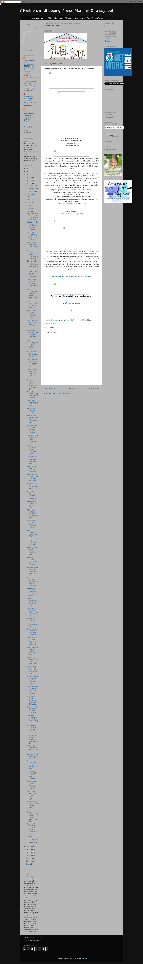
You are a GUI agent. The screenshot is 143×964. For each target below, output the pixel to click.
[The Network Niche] (118, 75)
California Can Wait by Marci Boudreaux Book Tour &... (32, 334)
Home (26, 18)
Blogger (84, 958)
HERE (63, 296)
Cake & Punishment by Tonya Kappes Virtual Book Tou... (32, 294)
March (30, 837)
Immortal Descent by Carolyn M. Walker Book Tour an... (32, 764)
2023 (28, 171)
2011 (28, 864)
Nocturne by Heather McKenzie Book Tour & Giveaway (32, 700)
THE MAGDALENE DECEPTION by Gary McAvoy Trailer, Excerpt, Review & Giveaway (30, 68)
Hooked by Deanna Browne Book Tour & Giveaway (32, 561)
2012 (28, 861)
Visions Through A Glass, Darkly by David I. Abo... (32, 602)
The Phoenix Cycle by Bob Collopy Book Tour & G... (32, 403)
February (31, 840)
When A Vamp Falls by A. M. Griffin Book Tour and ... (32, 304)
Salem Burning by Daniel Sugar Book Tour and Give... (32, 571)
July (29, 202)
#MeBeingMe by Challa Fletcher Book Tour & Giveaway (32, 429)
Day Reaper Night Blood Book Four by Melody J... (32, 245)
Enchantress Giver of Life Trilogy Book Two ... (32, 504)
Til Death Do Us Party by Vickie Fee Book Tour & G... (32, 739)
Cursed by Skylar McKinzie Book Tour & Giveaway (32, 254)
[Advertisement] (60, 414)
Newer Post (49, 388)
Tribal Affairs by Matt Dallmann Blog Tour (32, 541)
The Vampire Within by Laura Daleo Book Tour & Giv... (32, 612)
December (32, 186)
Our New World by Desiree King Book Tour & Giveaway (32, 690)
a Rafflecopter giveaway (71, 303)
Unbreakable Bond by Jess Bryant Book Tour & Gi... (32, 660)
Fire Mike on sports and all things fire (29, 98)
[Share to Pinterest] (90, 320)
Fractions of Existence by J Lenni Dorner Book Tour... (32, 418)
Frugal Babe (28, 127)
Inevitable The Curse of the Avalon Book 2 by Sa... (32, 486)
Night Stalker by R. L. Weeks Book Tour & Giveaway (32, 216)
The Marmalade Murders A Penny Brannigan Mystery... (33, 439)
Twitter (67, 276)
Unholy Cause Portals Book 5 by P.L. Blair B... (33, 748)
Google (77, 214)
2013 (28, 858)
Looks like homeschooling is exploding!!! (29, 117)
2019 (28, 180)
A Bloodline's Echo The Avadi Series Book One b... (32, 729)
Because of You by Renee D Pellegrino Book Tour (32, 709)
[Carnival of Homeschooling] (113, 176)
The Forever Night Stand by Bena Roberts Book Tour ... (33, 513)
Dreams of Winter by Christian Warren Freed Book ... (32, 828)
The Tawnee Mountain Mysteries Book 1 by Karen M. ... (32, 449)
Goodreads (88, 276)
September (32, 194)
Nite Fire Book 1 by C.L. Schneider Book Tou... (32, 469)
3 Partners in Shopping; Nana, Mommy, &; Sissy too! (66, 10)
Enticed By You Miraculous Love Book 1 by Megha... (32, 631)
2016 (28, 849)
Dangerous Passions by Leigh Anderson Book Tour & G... (32, 384)
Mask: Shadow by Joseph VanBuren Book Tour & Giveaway (32, 680)
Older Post (94, 388)
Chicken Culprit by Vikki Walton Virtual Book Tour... (32, 550)
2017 (28, 846)
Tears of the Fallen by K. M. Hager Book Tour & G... (32, 283)
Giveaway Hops (38, 18)
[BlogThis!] (83, 320)
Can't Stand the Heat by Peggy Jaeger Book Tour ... (32, 651)
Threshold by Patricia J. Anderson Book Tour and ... (32, 459)
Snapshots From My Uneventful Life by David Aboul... (32, 591)
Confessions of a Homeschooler (30, 82)
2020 (28, 177)
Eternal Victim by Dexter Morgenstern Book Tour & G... (32, 264)
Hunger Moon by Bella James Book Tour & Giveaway (32, 581)
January (31, 843)
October (31, 191)
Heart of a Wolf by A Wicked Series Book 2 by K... (32, 533)
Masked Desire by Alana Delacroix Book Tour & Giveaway (32, 523)
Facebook (61, 276)
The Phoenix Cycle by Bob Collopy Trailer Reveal (32, 344)
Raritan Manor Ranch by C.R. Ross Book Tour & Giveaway (32, 314)
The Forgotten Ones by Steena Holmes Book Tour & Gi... (32, 641)
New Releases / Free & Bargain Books (89, 18)
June (30, 205)
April (29, 211)
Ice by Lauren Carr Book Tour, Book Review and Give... (32, 669)
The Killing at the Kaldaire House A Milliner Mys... (32, 795)
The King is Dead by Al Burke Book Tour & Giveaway (32, 235)
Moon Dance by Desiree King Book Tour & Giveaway (32, 394)
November (32, 189)
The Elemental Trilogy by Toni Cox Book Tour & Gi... (32, 324)
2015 (28, 852)
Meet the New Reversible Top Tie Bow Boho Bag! (30, 87)
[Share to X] (86, 320)
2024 (28, 168)
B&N (72, 214)
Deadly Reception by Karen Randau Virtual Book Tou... (32, 816)
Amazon (62, 214)
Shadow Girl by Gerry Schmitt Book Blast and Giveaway (32, 225)
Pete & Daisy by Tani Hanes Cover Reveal (33, 756)
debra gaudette (109, 117)
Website (54, 276)
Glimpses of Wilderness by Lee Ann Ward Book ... (32, 353)
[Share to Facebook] (88, 320)
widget (37, 27)
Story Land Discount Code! (31, 410)
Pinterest (74, 276)
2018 (28, 183)
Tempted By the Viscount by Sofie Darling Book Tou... (32, 274)
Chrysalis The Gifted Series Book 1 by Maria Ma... (32, 477)
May (29, 208)
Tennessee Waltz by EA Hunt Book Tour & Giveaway (32, 774)
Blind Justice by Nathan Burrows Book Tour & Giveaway (32, 785)
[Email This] (81, 320)
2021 (28, 174)
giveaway (52, 323)
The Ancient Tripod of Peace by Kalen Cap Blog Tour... (32, 373)
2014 (28, 855)
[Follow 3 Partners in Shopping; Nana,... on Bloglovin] (114, 128)
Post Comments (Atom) (61, 393)
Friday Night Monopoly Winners (59, 18)
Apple (67, 214)
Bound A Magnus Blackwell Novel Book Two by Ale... (32, 495)
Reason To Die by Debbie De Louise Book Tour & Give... (33, 805)
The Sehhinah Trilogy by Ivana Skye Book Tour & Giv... (32, 363)
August (30, 199)
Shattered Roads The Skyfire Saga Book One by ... (32, 719)
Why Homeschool (29, 112)
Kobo (82, 214)
